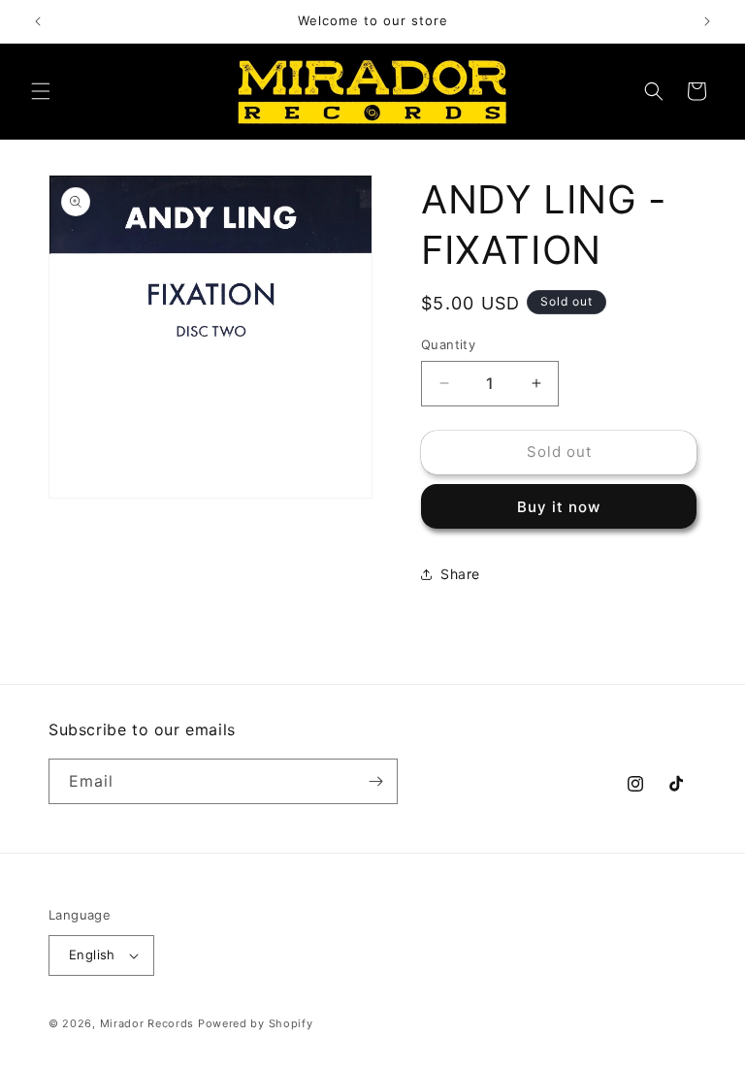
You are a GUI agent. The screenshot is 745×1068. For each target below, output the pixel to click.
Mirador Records (147, 1023)
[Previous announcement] (37, 21)
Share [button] (460, 574)
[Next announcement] (707, 21)
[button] (40, 91)
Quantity (448, 344)
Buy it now (558, 507)
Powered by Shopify (255, 1023)
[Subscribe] (375, 781)
